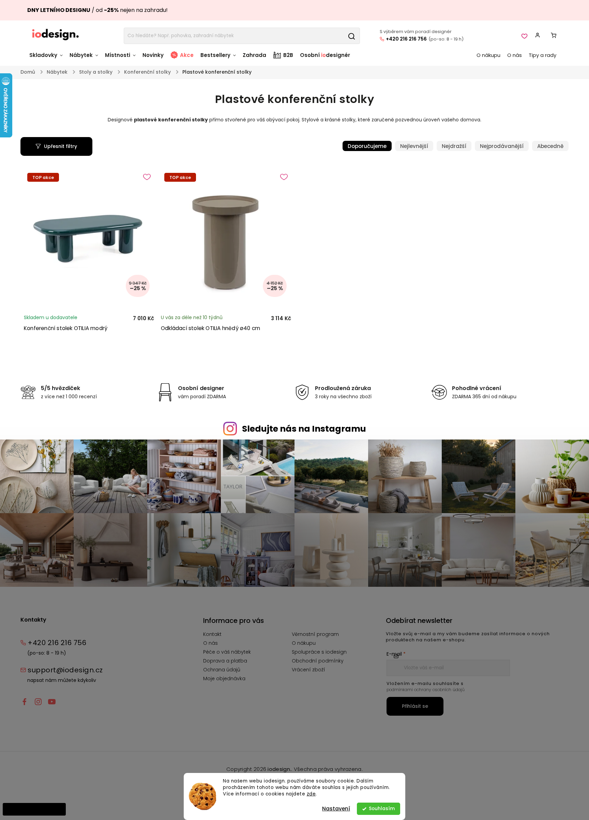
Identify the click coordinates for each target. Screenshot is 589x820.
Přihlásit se (415, 706)
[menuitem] (47, 58)
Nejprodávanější (502, 146)
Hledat (351, 36)
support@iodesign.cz (65, 670)
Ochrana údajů (221, 669)
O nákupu (304, 643)
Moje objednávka (224, 678)
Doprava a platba (225, 660)
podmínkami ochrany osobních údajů (426, 689)
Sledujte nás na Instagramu (304, 429)
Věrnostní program (315, 634)
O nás (210, 643)
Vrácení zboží (308, 669)
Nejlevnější (414, 146)
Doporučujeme (367, 146)
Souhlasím (382, 808)
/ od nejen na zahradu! (97, 10)
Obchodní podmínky (318, 660)
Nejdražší (454, 146)
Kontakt (212, 634)
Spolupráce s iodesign (319, 651)
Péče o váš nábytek (227, 651)
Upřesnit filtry (60, 146)
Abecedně (550, 146)
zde (311, 794)
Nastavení (336, 808)
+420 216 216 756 (406, 38)
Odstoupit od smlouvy (34, 809)
